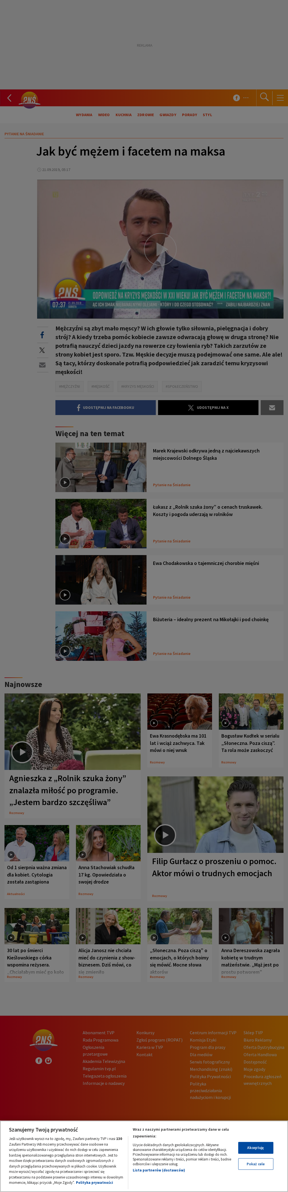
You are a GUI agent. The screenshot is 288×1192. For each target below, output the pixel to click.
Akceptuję (255, 1147)
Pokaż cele (256, 1164)
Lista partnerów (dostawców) (159, 1170)
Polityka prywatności (94, 1182)
